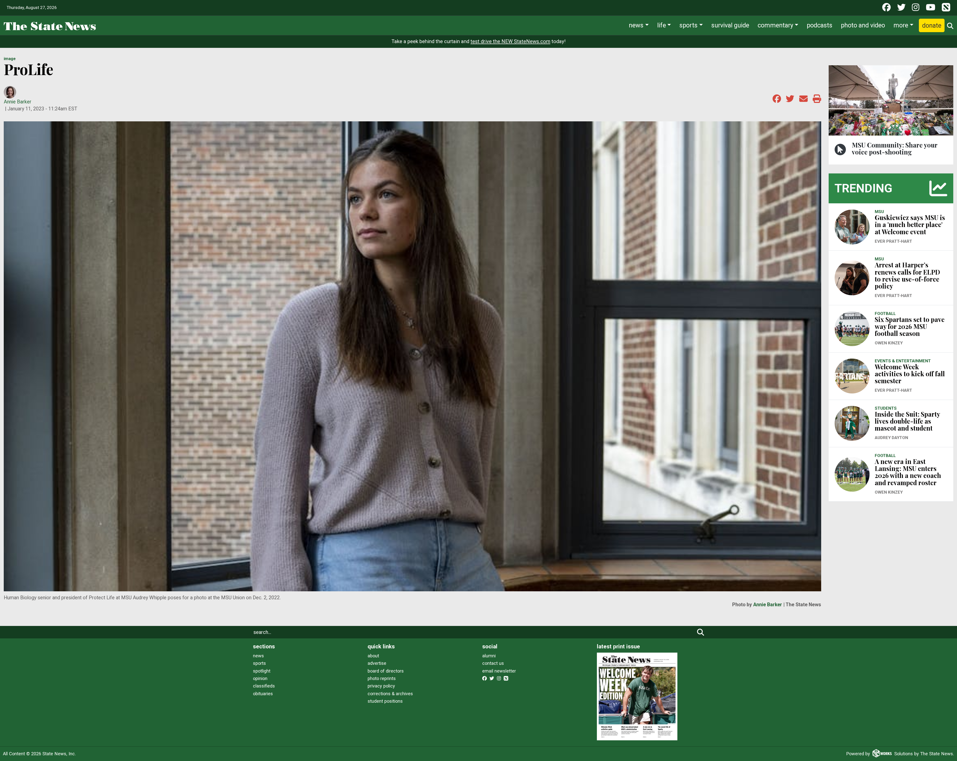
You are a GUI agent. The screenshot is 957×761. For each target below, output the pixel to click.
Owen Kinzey (889, 342)
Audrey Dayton (891, 437)
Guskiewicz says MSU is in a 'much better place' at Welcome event (910, 224)
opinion (260, 678)
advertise (377, 663)
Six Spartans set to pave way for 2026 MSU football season (910, 326)
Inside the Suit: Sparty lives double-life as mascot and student (907, 421)
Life (661, 25)
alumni (489, 655)
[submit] (700, 632)
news (258, 655)
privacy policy (381, 685)
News (636, 25)
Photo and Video (863, 25)
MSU (879, 211)
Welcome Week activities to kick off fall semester (910, 374)
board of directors (386, 671)
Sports (688, 25)
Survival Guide (730, 25)
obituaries (263, 693)
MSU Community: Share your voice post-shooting (894, 148)
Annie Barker (17, 102)
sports (259, 663)
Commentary (775, 25)
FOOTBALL (885, 313)
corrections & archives (390, 693)
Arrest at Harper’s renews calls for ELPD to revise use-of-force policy (907, 275)
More (900, 25)
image (10, 58)
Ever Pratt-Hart (893, 241)
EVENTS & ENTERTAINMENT (903, 360)
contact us (493, 663)
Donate (931, 25)
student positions (385, 701)
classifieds (264, 685)
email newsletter (499, 671)
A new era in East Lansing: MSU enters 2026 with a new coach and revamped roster (908, 472)
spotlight (261, 671)
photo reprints (382, 678)
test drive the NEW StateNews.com (510, 41)
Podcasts (819, 25)
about (373, 655)
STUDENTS (886, 408)
